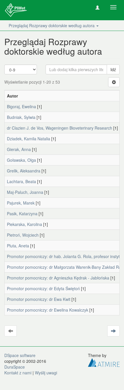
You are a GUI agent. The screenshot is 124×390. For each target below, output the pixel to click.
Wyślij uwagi (46, 373)
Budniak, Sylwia (21, 117)
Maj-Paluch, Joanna (25, 192)
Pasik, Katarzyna (22, 213)
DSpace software (19, 355)
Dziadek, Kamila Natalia (28, 138)
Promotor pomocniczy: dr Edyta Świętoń (43, 288)
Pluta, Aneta (18, 246)
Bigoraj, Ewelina (21, 106)
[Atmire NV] (104, 362)
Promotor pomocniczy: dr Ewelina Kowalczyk (47, 310)
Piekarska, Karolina (24, 224)
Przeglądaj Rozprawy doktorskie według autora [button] (52, 25)
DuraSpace (14, 367)
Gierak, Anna (19, 149)
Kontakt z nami (17, 373)
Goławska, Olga (21, 160)
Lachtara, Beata (21, 181)
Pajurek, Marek (21, 203)
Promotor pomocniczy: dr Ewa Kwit (38, 299)
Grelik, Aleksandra (23, 171)
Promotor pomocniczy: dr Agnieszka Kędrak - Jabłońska (58, 278)
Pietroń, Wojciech (23, 235)
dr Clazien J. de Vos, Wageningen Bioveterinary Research (59, 128)
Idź (113, 69)
